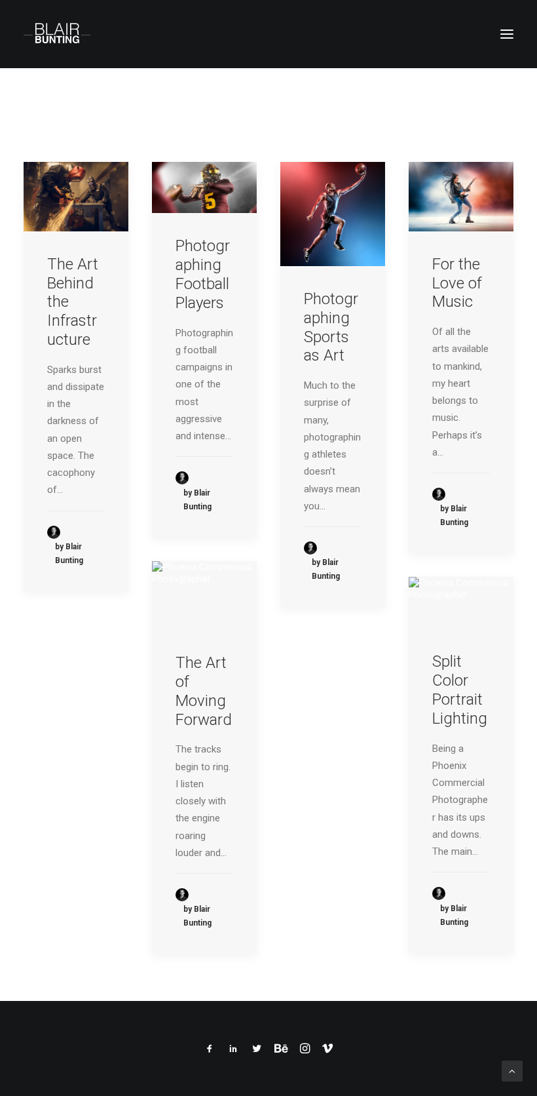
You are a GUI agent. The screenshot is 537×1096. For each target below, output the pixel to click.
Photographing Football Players (203, 274)
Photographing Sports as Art (331, 327)
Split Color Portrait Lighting (459, 689)
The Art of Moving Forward (204, 691)
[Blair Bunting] (57, 34)
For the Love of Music (457, 283)
